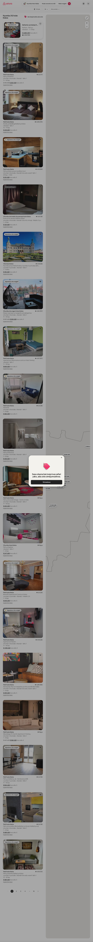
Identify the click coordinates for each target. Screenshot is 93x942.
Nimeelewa (46, 482)
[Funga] (61, 457)
